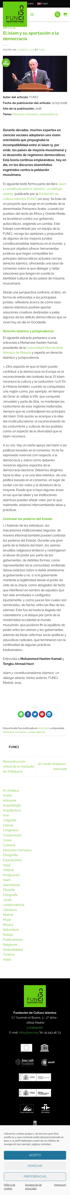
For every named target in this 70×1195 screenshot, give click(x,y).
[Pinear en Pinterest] (42, 714)
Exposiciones (12, 860)
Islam (7, 880)
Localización (35, 1027)
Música (8, 925)
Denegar (35, 1166)
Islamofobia (11, 885)
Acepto (35, 1155)
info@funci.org (28, 1032)
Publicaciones (13, 939)
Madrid (8, 915)
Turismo (9, 954)
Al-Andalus (11, 790)
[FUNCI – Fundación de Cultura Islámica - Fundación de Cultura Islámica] (15, 14)
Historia (8, 870)
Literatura (10, 910)
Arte (6, 815)
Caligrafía (9, 820)
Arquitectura (12, 810)
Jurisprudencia (48, 114)
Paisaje (8, 935)
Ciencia (8, 825)
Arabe (7, 795)
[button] (32, 14)
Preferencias (35, 1176)
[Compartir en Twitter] (35, 714)
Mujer (7, 920)
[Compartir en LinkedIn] (49, 714)
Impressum (60, 1185)
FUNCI (42, 49)
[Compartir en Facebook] (28, 714)
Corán (7, 840)
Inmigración (11, 875)
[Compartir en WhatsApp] (21, 714)
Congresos (11, 830)
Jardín (7, 900)
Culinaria (9, 845)
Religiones (10, 944)
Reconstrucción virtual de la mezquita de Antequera (18, 766)
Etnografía (10, 855)
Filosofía (9, 890)
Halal (6, 865)
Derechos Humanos (25, 114)
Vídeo (7, 959)
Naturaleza (11, 930)
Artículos (9, 28)
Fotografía (10, 895)
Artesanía (9, 800)
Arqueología (12, 805)
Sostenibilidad (13, 950)
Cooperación (12, 835)
